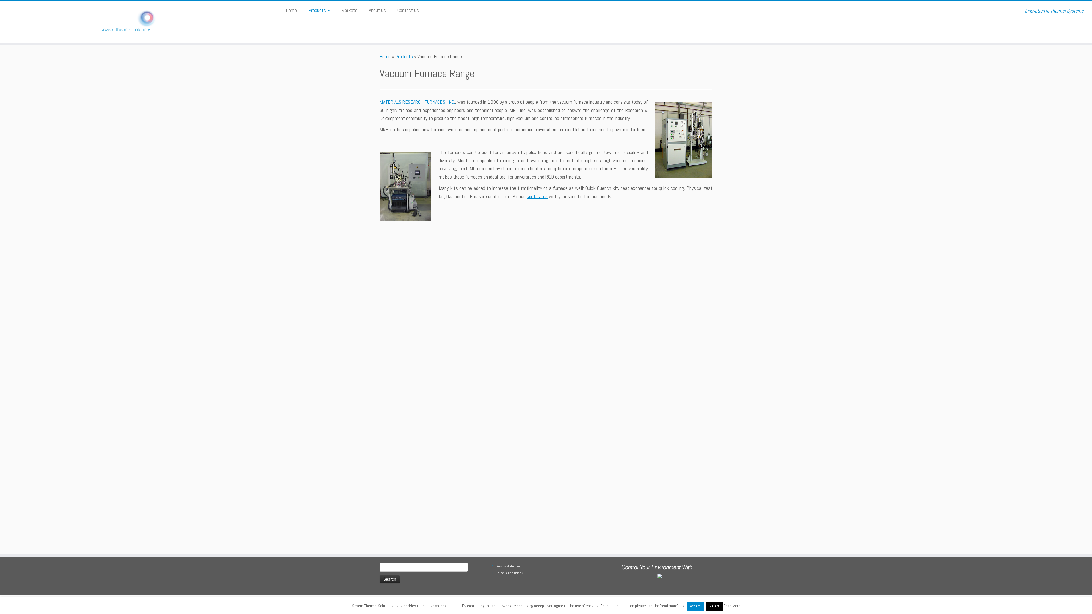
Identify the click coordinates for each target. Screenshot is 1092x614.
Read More (731, 606)
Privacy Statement (508, 566)
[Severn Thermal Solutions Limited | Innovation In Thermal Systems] (126, 22)
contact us (537, 196)
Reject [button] (714, 606)
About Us (377, 10)
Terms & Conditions (509, 573)
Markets (349, 10)
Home (291, 10)
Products (317, 10)
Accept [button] (695, 606)
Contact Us (408, 10)
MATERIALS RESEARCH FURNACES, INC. (417, 102)
